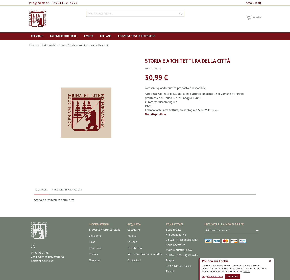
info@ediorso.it (39, 3)
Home (33, 45)
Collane (132, 242)
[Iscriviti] (257, 230)
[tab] (41, 190)
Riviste (131, 236)
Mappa (170, 260)
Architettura (57, 45)
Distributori (134, 248)
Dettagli (41, 189)
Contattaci (134, 260)
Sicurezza (95, 260)
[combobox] (135, 13)
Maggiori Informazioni (67, 189)
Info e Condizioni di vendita (144, 254)
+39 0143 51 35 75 (64, 3)
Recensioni (95, 248)
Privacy (247, 271)
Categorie (133, 229)
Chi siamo (95, 236)
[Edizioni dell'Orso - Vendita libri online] (37, 19)
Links (92, 242)
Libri (43, 45)
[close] (269, 261)
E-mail (170, 271)
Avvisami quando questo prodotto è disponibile (175, 88)
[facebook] (33, 246)
